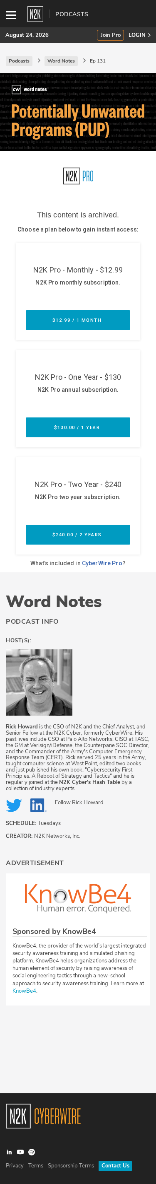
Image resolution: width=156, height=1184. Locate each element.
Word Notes (54, 602)
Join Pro (111, 35)
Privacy (15, 1166)
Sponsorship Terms (71, 1166)
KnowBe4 (24, 991)
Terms (35, 1166)
